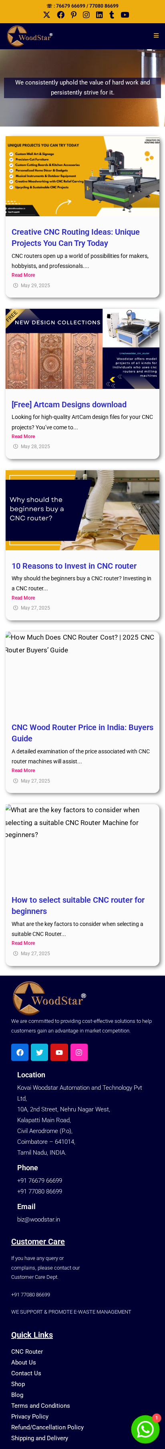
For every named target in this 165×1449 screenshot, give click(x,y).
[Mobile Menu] (153, 35)
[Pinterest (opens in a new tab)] (70, 15)
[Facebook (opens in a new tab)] (57, 15)
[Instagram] (79, 1052)
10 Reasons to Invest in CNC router (74, 566)
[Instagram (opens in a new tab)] (83, 15)
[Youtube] (59, 1052)
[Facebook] (19, 1052)
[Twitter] (39, 1052)
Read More (23, 275)
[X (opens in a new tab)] (43, 15)
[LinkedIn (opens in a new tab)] (96, 15)
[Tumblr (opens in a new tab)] (108, 15)
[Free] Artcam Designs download (69, 404)
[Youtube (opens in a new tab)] (121, 15)
